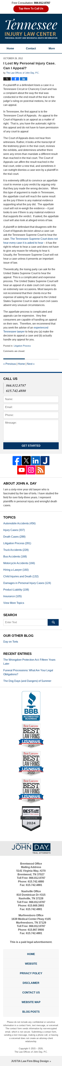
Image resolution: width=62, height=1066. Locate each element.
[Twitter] (26, 460)
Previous (9, 363)
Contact (31, 48)
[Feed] (40, 469)
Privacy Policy (31, 973)
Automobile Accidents (19, 523)
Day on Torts (10, 641)
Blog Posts (31, 1011)
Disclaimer (31, 983)
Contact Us (31, 992)
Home (10, 48)
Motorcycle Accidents (19, 563)
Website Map (31, 1002)
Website (31, 963)
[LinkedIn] (35, 460)
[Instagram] (31, 469)
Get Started (31, 445)
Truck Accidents (16, 549)
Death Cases (14, 536)
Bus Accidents (15, 556)
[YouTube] (21, 469)
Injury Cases (14, 530)
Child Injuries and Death (21, 576)
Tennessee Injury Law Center (31, 29)
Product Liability (16, 589)
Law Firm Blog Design (30, 1061)
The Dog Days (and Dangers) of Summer (27, 681)
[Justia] (45, 460)
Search (53, 622)
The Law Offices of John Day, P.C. (31, 1052)
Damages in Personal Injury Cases (27, 583)
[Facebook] (17, 460)
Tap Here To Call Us (31, 8)
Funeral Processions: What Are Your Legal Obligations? (28, 672)
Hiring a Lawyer (16, 569)
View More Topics (13, 602)
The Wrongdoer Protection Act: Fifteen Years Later (29, 661)
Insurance (12, 596)
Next (31, 363)
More (52, 48)
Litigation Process (22, 346)
